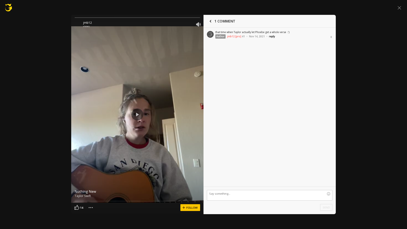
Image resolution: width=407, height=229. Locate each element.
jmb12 (87, 23)
